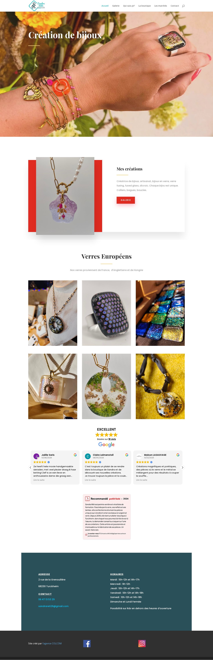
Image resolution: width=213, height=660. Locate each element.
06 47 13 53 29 (46, 599)
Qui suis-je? (129, 6)
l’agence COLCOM (52, 643)
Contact (175, 6)
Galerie (115, 6)
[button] (182, 467)
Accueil (105, 6)
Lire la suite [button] (38, 480)
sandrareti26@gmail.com (53, 606)
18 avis (112, 439)
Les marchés (160, 6)
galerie (126, 200)
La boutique (145, 6)
